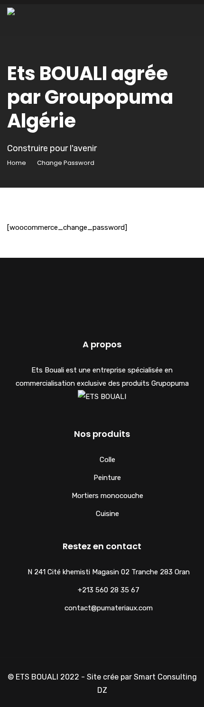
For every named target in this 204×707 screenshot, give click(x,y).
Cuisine (107, 513)
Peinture (107, 477)
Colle (107, 459)
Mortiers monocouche (107, 495)
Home (16, 162)
